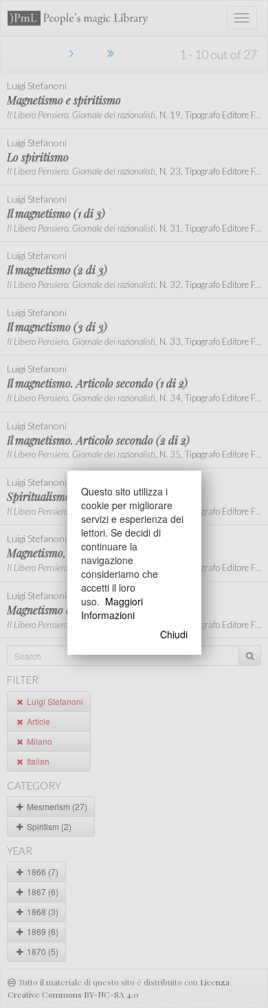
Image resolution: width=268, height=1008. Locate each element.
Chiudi (174, 634)
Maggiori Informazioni (112, 608)
